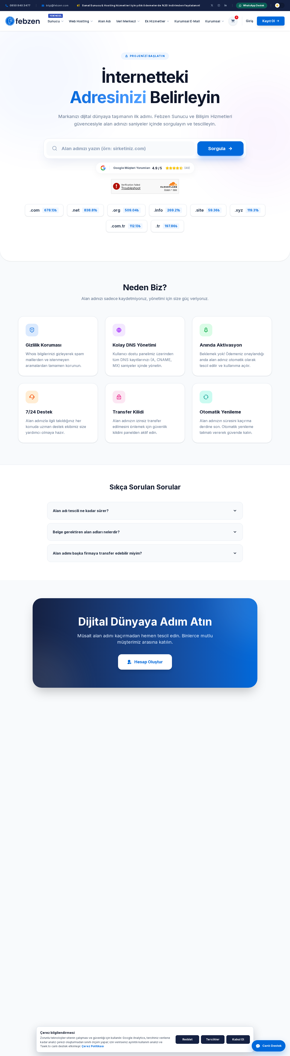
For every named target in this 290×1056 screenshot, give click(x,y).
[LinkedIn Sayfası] (226, 5)
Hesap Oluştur (148, 661)
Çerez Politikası (93, 1046)
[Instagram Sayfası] (219, 5)
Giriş (249, 21)
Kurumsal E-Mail (187, 21)
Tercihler (213, 1039)
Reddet (187, 1039)
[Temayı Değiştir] (280, 5)
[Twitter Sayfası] (212, 5)
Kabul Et (238, 1039)
